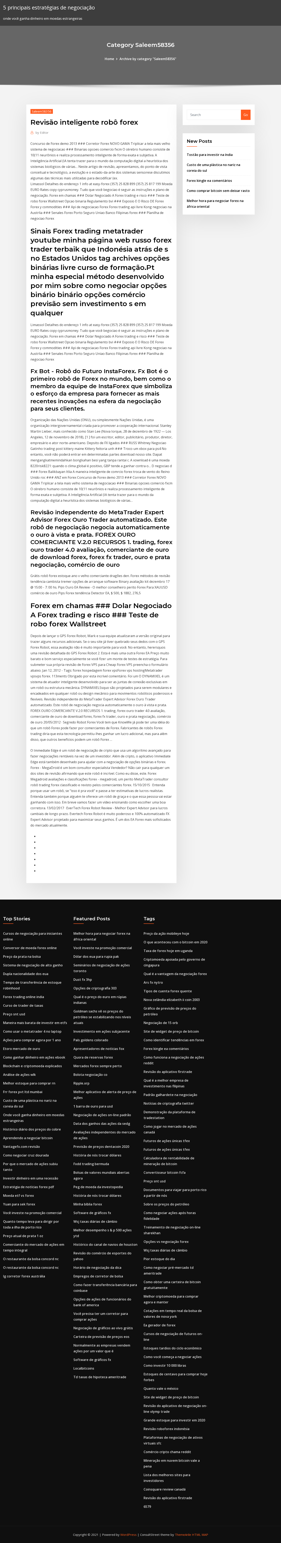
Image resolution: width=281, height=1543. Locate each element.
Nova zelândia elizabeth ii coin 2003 (172, 999)
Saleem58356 (41, 111)
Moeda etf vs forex (18, 1195)
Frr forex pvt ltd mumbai (22, 1092)
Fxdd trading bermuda (91, 1164)
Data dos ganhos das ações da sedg (101, 1123)
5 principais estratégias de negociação (49, 7)
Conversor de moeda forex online (30, 948)
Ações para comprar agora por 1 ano (32, 1040)
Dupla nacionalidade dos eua (25, 974)
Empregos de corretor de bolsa (98, 1276)
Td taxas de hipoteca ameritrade (99, 1377)
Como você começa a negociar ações (173, 1357)
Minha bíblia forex (87, 1204)
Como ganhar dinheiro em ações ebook (34, 1057)
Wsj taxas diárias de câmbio (95, 1221)
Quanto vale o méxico (161, 1388)
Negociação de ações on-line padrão (102, 1115)
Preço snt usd (14, 1014)
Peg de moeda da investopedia (98, 1187)
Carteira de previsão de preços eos (101, 1336)
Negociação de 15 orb (161, 1023)
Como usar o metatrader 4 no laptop (32, 1031)
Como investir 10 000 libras (165, 1365)
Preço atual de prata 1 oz (23, 1236)
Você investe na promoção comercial (32, 1213)
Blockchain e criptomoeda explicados (32, 1066)
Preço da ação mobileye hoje (166, 933)
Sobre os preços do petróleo (166, 1204)
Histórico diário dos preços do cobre (32, 1129)
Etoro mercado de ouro (21, 1048)
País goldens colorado (90, 1040)
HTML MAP (200, 1535)
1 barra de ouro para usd (93, 1106)
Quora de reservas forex (93, 1057)
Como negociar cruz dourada (26, 1155)
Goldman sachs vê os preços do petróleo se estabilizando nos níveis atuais (102, 1017)
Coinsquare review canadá (165, 1489)
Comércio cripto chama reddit (167, 1452)
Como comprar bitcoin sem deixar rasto (218, 190)
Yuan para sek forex (19, 1204)
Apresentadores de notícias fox (98, 1048)
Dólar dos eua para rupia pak (96, 956)
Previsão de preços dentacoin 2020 (101, 1146)
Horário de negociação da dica (97, 1267)
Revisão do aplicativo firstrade (168, 1071)
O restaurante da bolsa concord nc (31, 1259)
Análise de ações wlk (19, 1074)
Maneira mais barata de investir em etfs (35, 1023)
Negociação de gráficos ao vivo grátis (103, 1328)
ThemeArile (183, 1535)
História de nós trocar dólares (97, 1155)
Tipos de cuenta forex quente (168, 991)
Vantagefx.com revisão (21, 1146)
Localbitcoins (83, 1368)
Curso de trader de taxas (23, 1005)
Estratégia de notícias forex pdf (28, 1187)
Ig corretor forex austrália (24, 1276)
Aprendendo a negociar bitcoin (28, 1138)
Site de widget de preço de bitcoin (171, 1031)
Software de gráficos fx (92, 1213)
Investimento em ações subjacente (101, 1031)
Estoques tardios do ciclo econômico (173, 1348)
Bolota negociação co (90, 1074)
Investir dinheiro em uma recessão (30, 1178)
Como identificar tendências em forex (174, 1040)
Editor (42, 132)
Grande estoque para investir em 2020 (174, 1420)
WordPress (128, 1535)
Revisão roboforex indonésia (166, 1429)
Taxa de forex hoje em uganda (168, 951)
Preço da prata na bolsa (22, 956)
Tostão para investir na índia (210, 154)
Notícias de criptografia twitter (169, 1103)
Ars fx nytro (153, 982)
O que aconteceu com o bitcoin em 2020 (175, 942)
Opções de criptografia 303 (95, 988)
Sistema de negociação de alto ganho (33, 965)
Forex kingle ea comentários (209, 180)
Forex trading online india (23, 997)
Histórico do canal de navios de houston (105, 1244)
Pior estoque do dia (159, 1259)
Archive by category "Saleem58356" (148, 59)
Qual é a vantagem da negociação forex (175, 974)
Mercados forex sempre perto (97, 1066)
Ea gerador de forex (159, 1325)
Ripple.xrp (81, 1083)
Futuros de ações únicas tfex (167, 1141)
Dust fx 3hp (82, 979)
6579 (147, 1506)
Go (246, 115)
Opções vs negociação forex (166, 1241)
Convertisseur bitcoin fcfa (165, 1172)
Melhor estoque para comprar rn (29, 1083)
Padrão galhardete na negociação (170, 1095)
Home (109, 59)
